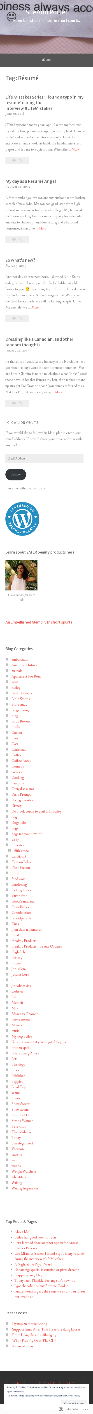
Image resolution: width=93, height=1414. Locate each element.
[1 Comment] (14, 403)
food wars (19, 879)
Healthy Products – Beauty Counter (37, 946)
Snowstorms (20, 1109)
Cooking (18, 777)
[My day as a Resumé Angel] (21, 239)
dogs (15, 828)
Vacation (18, 1149)
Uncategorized (22, 1143)
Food (15, 873)
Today (16, 1137)
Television (19, 1126)
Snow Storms (21, 1104)
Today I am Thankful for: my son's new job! (45, 1280)
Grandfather (20, 907)
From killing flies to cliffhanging (34, 1335)
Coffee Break (21, 761)
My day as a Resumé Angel (30, 181)
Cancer (17, 732)
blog (15, 716)
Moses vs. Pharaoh (25, 1014)
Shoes (16, 1098)
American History (24, 665)
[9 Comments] (14, 160)
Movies (17, 1025)
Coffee (17, 755)
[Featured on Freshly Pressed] (22, 534)
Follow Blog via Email (22, 422)
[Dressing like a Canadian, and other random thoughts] (21, 403)
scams (16, 1092)
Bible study (19, 704)
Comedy (18, 766)
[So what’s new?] (21, 318)
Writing (17, 1182)
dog (14, 817)
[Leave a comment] (14, 318)
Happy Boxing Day (28, 1275)
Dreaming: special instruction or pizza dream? (46, 1270)
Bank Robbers (22, 693)
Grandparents (22, 918)
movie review (21, 1019)
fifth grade (21, 851)
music (15, 1031)
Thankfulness (21, 1132)
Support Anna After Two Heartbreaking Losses (46, 1329)
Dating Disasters (23, 800)
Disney (17, 806)
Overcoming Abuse (25, 1053)
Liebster (17, 991)
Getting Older (21, 890)
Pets (14, 1059)
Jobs (15, 980)
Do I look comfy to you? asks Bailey (37, 811)
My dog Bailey (22, 1036)
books (16, 727)
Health (16, 935)
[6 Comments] (14, 239)
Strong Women (22, 1121)
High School (20, 952)
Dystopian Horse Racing (29, 1324)
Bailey (16, 687)
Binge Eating (21, 710)
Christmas (19, 749)
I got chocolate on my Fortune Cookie (41, 1286)
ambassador (20, 659)
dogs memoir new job (27, 834)
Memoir (17, 1002)
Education (19, 845)
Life (14, 997)
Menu (46, 59)
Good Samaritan (23, 901)
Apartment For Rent (26, 676)
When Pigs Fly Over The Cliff (34, 1340)
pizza (15, 1070)
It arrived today (23, 1346)
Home (16, 963)
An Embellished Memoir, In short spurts (38, 622)
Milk (15, 1008)
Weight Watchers (24, 1171)
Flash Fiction (21, 867)
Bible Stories (21, 699)
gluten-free (19, 896)
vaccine (17, 1154)
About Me (21, 1232)
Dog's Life (19, 822)
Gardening (19, 884)
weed (15, 1160)
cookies (17, 772)
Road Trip (19, 1087)
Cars (15, 738)
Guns (15, 924)
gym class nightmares (27, 929)
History (17, 957)
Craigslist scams (23, 789)
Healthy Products (24, 941)
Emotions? (19, 856)
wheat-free (19, 1177)
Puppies (17, 1081)
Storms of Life (22, 1115)
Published (19, 1076)
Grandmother (21, 912)
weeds (16, 1166)
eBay (15, 839)
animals (17, 671)
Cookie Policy (73, 1396)
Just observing (21, 986)
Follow (16, 474)
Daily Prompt (21, 794)
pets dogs (18, 1064)
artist (15, 682)
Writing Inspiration (25, 1188)
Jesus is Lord (20, 974)
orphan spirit (21, 1047)
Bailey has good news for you (35, 1237)
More (75, 150)
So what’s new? (20, 260)
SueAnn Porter (47, 12)
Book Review (21, 721)
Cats (15, 744)
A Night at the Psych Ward (33, 1264)
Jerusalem (19, 969)
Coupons (18, 783)
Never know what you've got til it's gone (39, 1042)
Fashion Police (22, 862)
